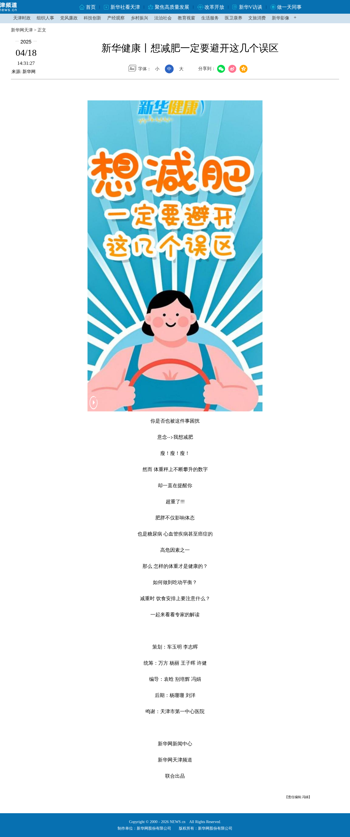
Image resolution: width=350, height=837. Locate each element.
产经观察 (116, 18)
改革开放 (214, 7)
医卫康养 (233, 18)
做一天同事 (289, 7)
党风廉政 (69, 18)
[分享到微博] (233, 69)
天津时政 (22, 18)
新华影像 (280, 18)
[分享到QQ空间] (244, 69)
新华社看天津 (125, 7)
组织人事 (45, 18)
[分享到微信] (222, 69)
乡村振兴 (139, 18)
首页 (91, 7)
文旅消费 (257, 18)
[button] (93, 406)
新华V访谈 (250, 7)
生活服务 (210, 18)
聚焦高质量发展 (172, 7)
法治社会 (163, 18)
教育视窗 (186, 18)
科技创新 (92, 18)
